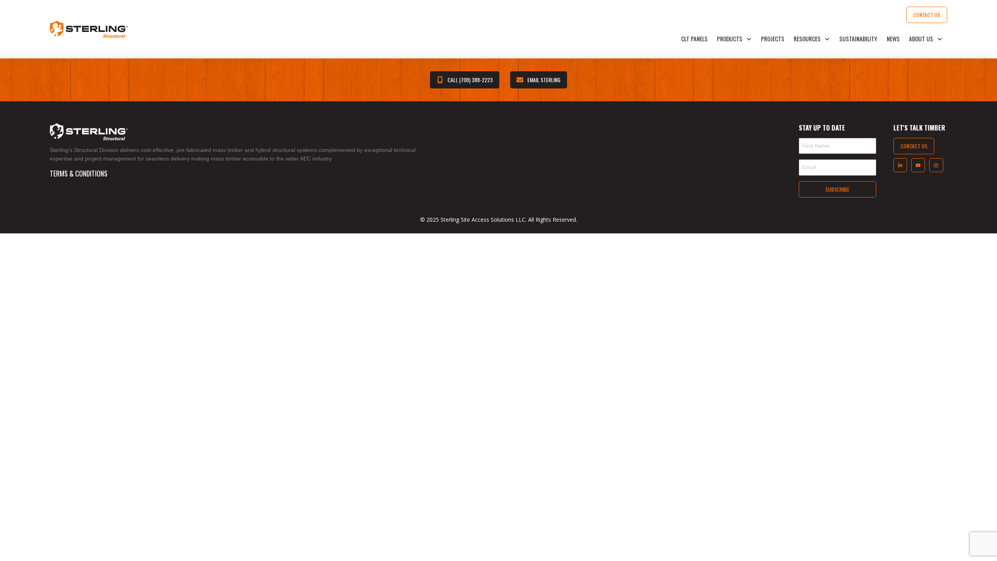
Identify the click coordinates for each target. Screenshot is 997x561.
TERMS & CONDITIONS (78, 173)
